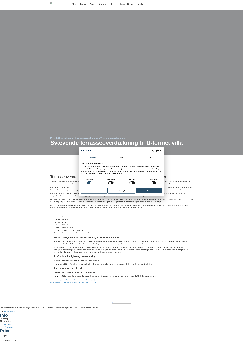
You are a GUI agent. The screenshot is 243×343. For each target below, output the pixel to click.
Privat (74, 4)
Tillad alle (149, 191)
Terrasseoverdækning (9, 340)
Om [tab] (150, 157)
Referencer (103, 4)
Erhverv (83, 4)
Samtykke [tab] (93, 157)
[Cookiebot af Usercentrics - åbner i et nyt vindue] (154, 151)
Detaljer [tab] (121, 157)
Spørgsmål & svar (126, 4)
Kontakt (140, 4)
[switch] (111, 182)
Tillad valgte (121, 191)
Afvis (94, 191)
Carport (4, 336)
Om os (113, 4)
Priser (92, 4)
